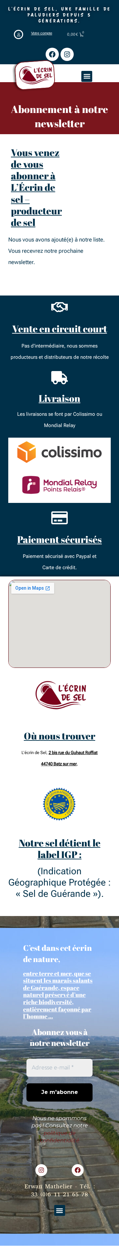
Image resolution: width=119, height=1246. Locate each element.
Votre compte (41, 33)
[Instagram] (67, 54)
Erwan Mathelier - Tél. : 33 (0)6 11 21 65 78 (59, 1190)
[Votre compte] (18, 34)
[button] (86, 76)
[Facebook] (52, 54)
